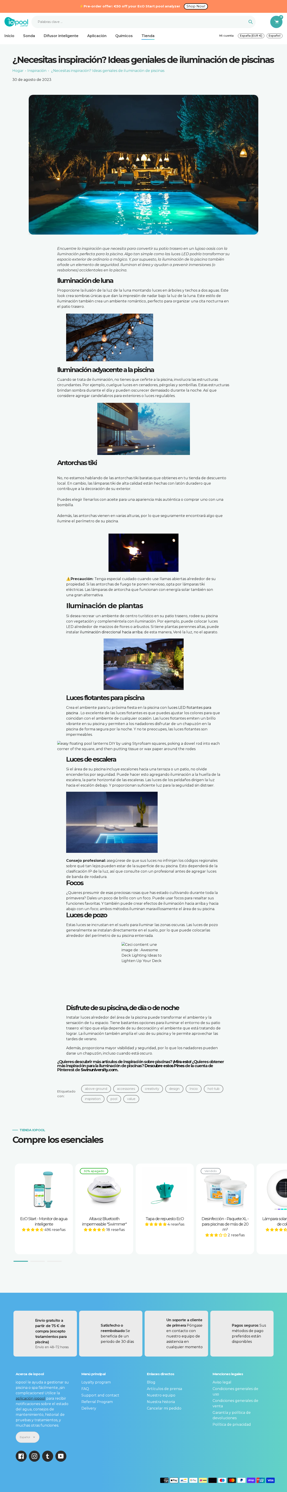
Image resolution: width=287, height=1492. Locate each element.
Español (274, 35)
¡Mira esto (181, 1061)
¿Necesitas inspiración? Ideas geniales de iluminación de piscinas (107, 71)
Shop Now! (196, 6)
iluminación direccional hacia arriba (111, 632)
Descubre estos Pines (164, 1065)
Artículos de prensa (164, 1389)
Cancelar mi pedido (164, 1408)
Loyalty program (96, 1382)
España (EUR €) (251, 35)
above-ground (96, 1089)
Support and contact (100, 1395)
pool (114, 1099)
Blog (151, 1382)
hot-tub (214, 1089)
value (131, 1099)
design (174, 1089)
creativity (152, 1089)
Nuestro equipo (161, 1395)
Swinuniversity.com (99, 1069)
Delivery (88, 1408)
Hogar (18, 71)
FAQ (85, 1389)
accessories (126, 1089)
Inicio (193, 1089)
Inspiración (36, 71)
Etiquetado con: (66, 1093)
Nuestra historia (161, 1402)
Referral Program (97, 1402)
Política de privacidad (232, 1424)
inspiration (93, 1099)
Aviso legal (222, 1382)
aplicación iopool (30, 1398)
